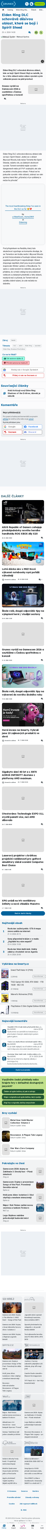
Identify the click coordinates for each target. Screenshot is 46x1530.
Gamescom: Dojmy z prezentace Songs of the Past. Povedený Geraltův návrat (18, 1185)
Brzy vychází (9, 1113)
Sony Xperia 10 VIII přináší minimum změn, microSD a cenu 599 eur (34, 1470)
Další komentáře (23, 1070)
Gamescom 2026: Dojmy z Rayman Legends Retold (11, 1336)
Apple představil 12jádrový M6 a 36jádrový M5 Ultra (9, 1480)
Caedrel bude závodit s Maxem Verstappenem (33, 1374)
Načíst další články (23, 913)
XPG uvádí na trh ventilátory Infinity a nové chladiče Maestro (21, 902)
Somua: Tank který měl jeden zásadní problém (11, 1433)
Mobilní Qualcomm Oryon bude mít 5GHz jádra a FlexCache (10, 1470)
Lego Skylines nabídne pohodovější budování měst (16, 1216)
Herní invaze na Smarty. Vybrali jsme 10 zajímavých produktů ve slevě (20, 733)
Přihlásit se (39, 4)
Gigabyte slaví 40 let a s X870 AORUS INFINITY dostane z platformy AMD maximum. (19, 775)
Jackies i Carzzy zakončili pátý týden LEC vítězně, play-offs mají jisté (34, 1365)
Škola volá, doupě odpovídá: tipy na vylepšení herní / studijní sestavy (23, 612)
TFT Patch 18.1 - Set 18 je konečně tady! (34, 1382)
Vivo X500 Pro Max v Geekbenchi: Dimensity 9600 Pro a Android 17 (33, 1480)
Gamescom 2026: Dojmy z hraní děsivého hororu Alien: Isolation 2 (11, 1327)
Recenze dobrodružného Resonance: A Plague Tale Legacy (10, 1387)
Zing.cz (6, 1177)
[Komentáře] (29, 32)
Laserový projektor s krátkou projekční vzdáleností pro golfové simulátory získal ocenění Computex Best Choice (23, 860)
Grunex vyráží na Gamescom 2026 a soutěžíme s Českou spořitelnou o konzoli (12, 90)
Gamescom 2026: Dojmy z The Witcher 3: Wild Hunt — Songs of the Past (11, 1317)
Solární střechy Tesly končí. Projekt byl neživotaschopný (10, 1461)
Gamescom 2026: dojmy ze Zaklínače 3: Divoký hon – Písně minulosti (18, 1172)
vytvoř (31, 419)
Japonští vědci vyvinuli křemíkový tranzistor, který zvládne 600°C (33, 1317)
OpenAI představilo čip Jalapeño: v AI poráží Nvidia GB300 (33, 1327)
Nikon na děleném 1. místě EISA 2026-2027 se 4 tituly (34, 1461)
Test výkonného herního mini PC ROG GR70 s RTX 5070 (34, 1336)
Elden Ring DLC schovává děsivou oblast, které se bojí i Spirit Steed (41, 10)
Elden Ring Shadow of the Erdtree (22, 10)
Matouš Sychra (23, 37)
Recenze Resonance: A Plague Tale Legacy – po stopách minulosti (34, 1434)
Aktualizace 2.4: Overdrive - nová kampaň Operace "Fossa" (11, 1424)
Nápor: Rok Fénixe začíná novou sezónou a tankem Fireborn (18, 1206)
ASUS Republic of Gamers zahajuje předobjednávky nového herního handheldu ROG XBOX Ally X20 (22, 530)
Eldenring (23, 222)
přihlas (5, 419)
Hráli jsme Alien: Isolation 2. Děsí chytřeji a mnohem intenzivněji (18, 1196)
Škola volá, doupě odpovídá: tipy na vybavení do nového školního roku (23, 693)
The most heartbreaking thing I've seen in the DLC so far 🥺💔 (23, 207)
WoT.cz (6, 1211)
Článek (33, 10)
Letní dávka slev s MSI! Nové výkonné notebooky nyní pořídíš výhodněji (21, 572)
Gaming (10, 10)
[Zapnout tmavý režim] (31, 4)
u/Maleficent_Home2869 (23, 217)
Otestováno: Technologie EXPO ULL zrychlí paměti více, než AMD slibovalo (23, 817)
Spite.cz (6, 1190)
